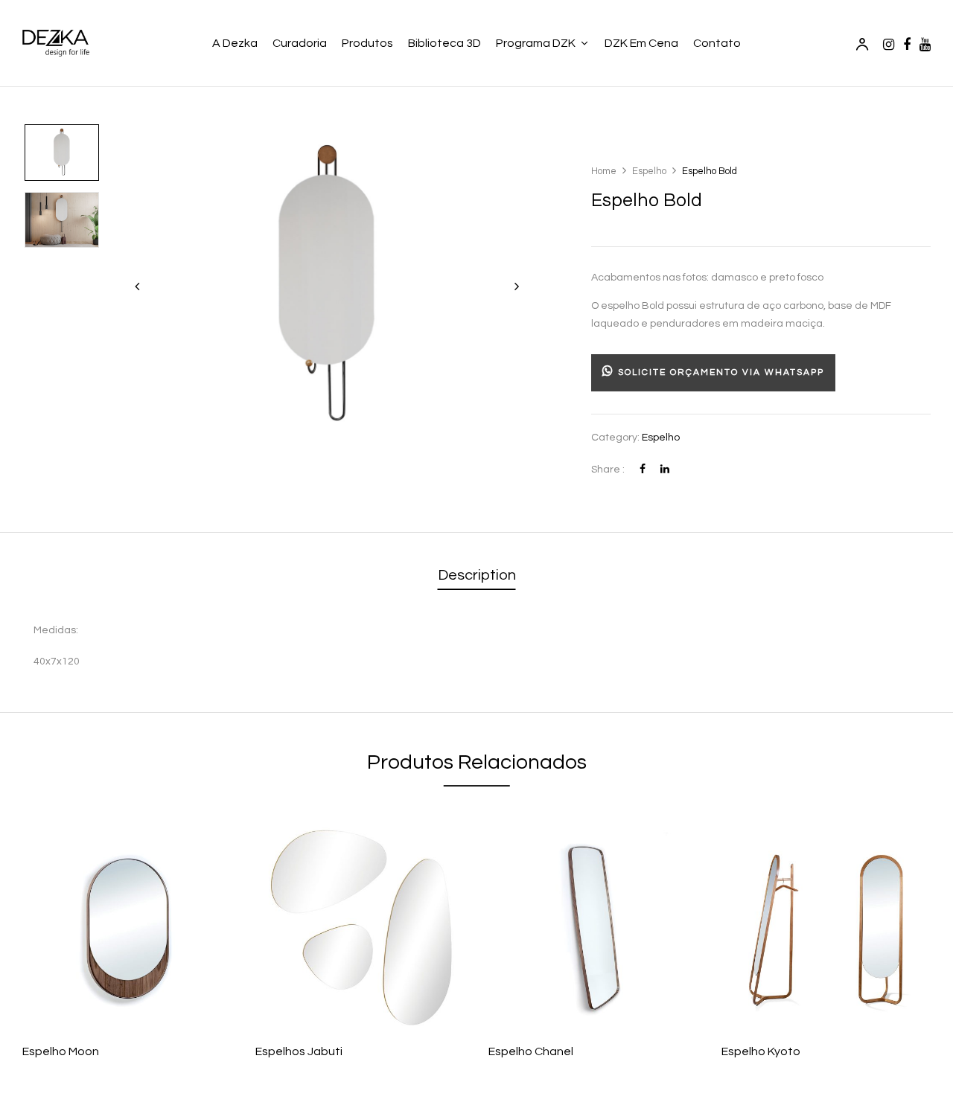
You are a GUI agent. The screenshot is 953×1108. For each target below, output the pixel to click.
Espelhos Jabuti (298, 1051)
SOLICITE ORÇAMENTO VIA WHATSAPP (719, 372)
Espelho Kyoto (760, 1051)
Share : (608, 469)
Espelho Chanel (530, 1051)
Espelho (649, 171)
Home (603, 171)
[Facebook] (643, 469)
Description (477, 575)
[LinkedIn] (664, 469)
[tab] (477, 576)
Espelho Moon (60, 1051)
